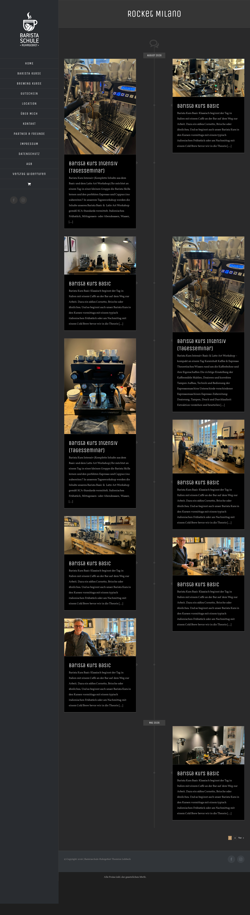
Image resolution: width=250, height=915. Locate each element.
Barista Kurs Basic (198, 106)
